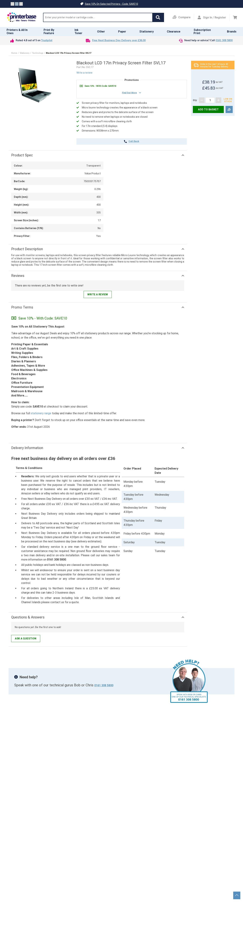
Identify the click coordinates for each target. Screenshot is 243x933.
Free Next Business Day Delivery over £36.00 (119, 40)
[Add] (218, 100)
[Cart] (235, 17)
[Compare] (229, 110)
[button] (158, 17)
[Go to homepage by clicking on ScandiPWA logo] (22, 17)
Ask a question (25, 638)
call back (134, 141)
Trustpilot (46, 40)
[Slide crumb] (12, 4)
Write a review (84, 72)
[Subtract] (202, 100)
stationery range (41, 413)
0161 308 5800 (224, 40)
